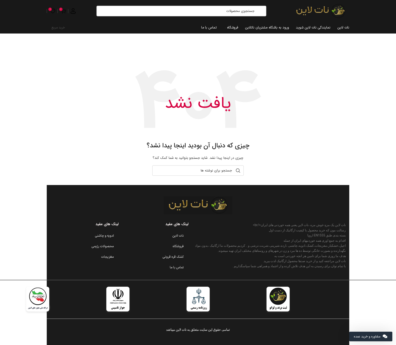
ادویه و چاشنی (104, 235)
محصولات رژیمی (102, 246)
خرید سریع (58, 27)
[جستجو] (260, 11)
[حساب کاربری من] (73, 11)
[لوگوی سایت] (320, 10)
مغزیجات (107, 257)
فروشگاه (178, 246)
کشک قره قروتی (173, 257)
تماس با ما (177, 267)
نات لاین (178, 235)
